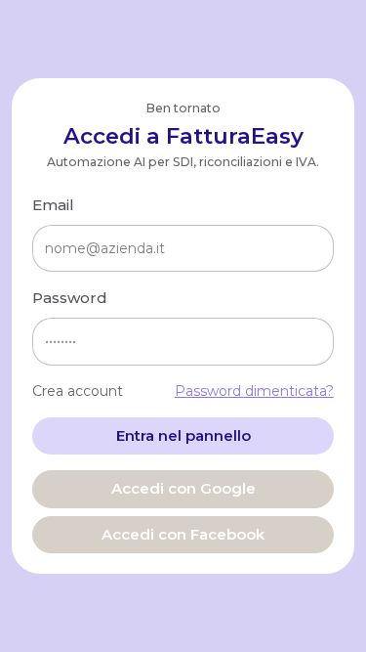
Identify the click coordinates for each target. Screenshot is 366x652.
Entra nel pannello (183, 435)
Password (69, 297)
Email (53, 205)
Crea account (77, 391)
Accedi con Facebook (183, 534)
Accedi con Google (183, 488)
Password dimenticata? (254, 391)
